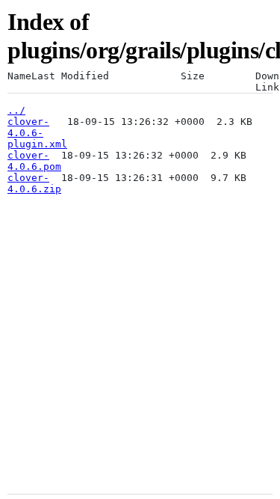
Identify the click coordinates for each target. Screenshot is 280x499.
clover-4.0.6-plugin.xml (37, 133)
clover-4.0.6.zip (34, 183)
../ (16, 110)
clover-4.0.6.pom (34, 161)
